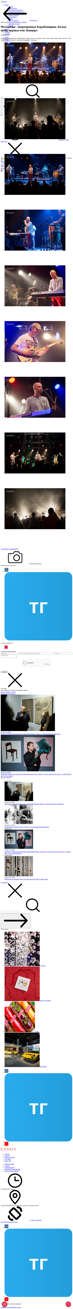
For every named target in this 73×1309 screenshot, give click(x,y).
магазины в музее (14, 24)
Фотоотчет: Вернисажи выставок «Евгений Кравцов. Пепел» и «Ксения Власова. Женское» (34, 804)
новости (7, 1155)
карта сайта (17, 1307)
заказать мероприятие (12, 1171)
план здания (14, 1222)
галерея (7, 32)
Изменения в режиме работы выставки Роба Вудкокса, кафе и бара (26, 879)
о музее (13, 692)
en (1, 115)
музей (6, 5)
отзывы (7, 1166)
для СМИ (8, 1159)
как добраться (5, 1222)
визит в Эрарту (6, 692)
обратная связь (9, 1164)
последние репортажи (8, 693)
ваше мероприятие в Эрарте (17, 22)
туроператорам (9, 1167)
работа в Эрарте (10, 1157)
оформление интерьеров (12, 1169)
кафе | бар (8, 1161)
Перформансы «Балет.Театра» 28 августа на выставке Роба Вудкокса (27, 827)
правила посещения (7, 1307)
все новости (5, 882)
